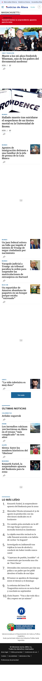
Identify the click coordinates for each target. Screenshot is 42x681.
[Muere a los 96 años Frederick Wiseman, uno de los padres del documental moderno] (21, 39)
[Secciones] (2, 7)
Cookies (3, 656)
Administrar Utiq (24, 656)
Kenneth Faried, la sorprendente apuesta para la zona (19, 21)
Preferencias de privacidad (10, 660)
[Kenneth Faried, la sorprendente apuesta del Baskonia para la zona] (35, 465)
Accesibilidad (13, 656)
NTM (4, 65)
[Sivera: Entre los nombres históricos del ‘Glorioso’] (35, 449)
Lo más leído (11, 499)
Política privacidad (16, 652)
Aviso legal (4, 652)
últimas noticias (14, 408)
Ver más (21, 395)
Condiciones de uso (31, 652)
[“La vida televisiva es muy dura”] (35, 384)
